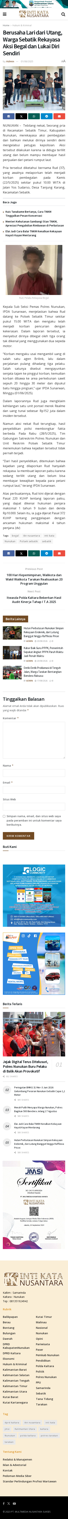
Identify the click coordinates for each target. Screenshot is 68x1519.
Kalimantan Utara (15, 1391)
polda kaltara (28, 1435)
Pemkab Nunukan (47, 1355)
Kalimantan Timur (15, 1386)
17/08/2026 (42, 680)
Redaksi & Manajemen (17, 1459)
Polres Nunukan (46, 1377)
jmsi (7, 1428)
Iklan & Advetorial (14, 1465)
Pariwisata (43, 1344)
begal (15, 535)
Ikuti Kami (10, 847)
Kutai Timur (44, 1317)
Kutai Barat (10, 1397)
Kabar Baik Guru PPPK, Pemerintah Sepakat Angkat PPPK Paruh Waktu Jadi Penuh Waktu (43, 652)
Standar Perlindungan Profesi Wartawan (29, 1481)
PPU (38, 1382)
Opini (39, 1338)
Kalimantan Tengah (16, 1380)
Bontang (8, 1328)
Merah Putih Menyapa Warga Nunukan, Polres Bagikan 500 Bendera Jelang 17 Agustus (38, 1109)
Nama (8, 765)
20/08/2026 (42, 641)
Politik (40, 1371)
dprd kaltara (12, 1422)
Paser (39, 1349)
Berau (7, 1322)
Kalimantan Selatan (16, 1375)
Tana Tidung (44, 1399)
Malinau (41, 1322)
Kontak (7, 1470)
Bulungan (9, 1333)
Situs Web (9, 799)
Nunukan (10, 541)
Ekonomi (8, 1358)
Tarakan (41, 1404)
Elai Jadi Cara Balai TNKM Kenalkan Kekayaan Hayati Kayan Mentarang (38, 1125)
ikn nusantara (31, 535)
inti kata (49, 535)
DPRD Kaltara (12, 1353)
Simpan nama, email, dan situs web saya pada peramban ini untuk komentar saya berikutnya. (34, 820)
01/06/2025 (27, 61)
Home (6, 25)
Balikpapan (10, 1317)
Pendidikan (43, 1360)
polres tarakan (49, 1435)
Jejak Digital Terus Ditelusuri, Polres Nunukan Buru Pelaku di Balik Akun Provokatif (25, 1066)
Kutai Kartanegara (15, 1402)
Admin (10, 61)
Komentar (11, 718)
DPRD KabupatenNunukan (16, 1346)
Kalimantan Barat (15, 1369)
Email (8, 782)
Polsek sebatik (29, 541)
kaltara (44, 1428)
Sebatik (41, 1393)
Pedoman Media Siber (17, 1476)
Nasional (42, 1328)
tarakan (9, 1441)
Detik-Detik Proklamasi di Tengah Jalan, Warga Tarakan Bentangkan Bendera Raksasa (43, 672)
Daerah (7, 1338)
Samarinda (43, 1388)
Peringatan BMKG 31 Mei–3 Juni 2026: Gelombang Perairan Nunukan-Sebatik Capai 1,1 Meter (39, 1091)
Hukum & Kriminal (22, 25)
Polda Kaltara (45, 1366)
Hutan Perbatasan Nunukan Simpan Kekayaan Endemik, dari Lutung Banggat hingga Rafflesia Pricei (44, 632)
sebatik (46, 541)
